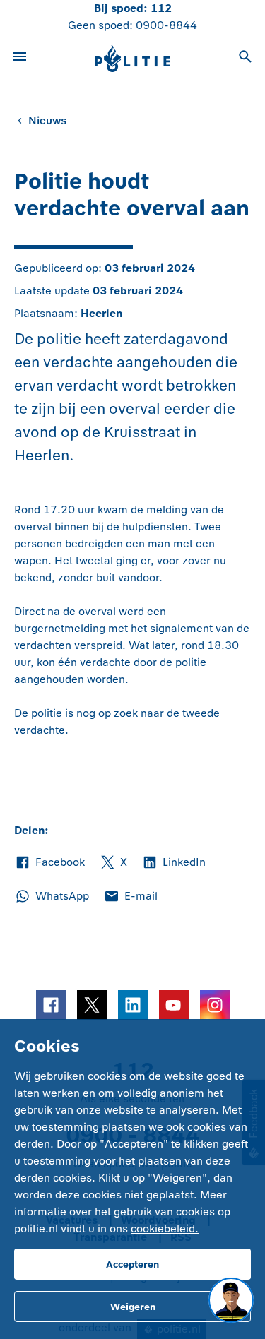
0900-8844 (166, 25)
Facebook (49, 863)
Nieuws (47, 120)
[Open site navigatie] (19, 58)
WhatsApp (51, 897)
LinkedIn (173, 863)
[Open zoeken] (245, 58)
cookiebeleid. (165, 1228)
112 (161, 8)
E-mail (130, 897)
